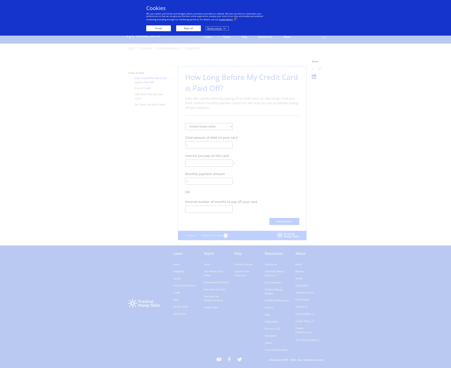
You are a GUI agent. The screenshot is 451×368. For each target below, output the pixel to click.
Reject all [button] (188, 28)
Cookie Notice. (226, 19)
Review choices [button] (214, 28)
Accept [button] (158, 28)
